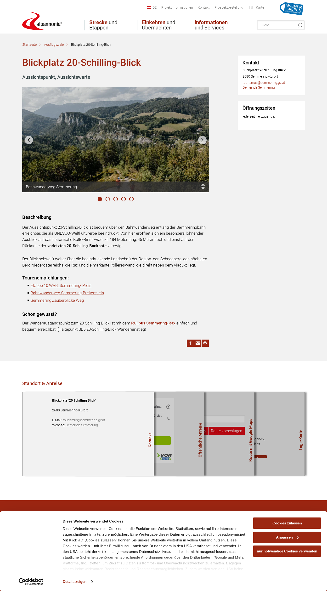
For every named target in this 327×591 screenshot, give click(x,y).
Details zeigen (74, 582)
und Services (211, 25)
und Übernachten (158, 25)
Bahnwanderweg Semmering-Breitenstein (67, 292)
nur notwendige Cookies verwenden (287, 551)
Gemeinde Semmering (258, 87)
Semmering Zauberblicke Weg (57, 300)
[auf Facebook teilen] (190, 343)
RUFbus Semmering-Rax (153, 323)
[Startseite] (42, 21)
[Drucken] (205, 343)
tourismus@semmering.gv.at (263, 83)
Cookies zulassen (287, 523)
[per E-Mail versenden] (197, 343)
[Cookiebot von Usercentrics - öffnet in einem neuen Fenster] (31, 581)
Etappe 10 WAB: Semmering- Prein (61, 285)
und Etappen (103, 25)
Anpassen (284, 537)
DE (154, 7)
